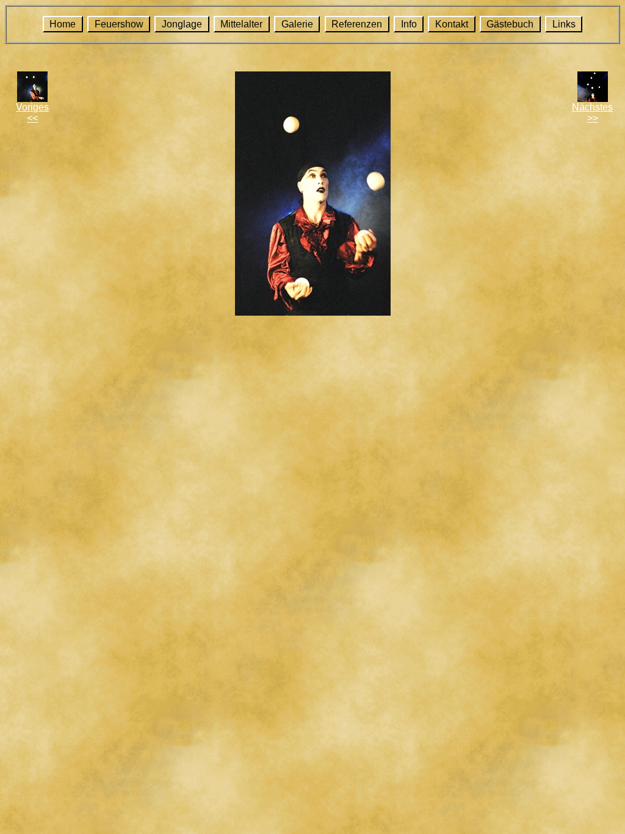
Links (564, 24)
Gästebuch (509, 24)
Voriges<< (32, 112)
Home (62, 24)
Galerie (297, 24)
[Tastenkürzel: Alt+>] (592, 98)
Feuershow (119, 24)
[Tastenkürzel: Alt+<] (32, 98)
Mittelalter (241, 24)
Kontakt (451, 24)
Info (409, 24)
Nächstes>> (592, 112)
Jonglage (182, 24)
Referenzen (356, 24)
